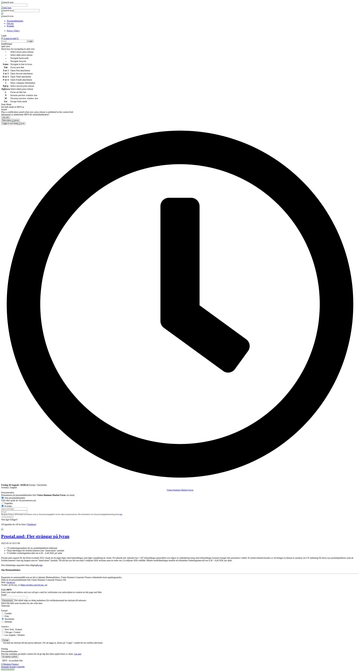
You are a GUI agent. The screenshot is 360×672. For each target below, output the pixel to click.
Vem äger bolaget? (9, 519)
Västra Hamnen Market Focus (180, 490)
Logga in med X (11, 38)
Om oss (10, 23)
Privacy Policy (13, 31)
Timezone (5, 606)
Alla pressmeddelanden (14, 498)
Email (3, 595)
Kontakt (10, 26)
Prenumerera (7, 517)
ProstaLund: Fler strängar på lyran (35, 536)
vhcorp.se (10, 582)
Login (30, 41)
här (121, 514)
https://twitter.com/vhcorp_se (34, 585)
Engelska (8, 503)
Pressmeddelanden (15, 21)
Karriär (13, 667)
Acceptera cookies (9, 657)
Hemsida (5, 667)
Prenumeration (7, 492)
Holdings (31, 524)
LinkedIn (20, 667)
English (13, 487)
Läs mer (77, 654)
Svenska (5, 487)
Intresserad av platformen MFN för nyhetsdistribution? (25, 114)
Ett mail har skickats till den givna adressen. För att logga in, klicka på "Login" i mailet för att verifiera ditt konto (53, 643)
